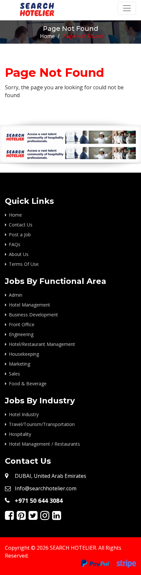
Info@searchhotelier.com (45, 488)
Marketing (19, 364)
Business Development (33, 314)
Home (47, 36)
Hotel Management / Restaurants (44, 444)
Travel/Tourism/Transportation (42, 424)
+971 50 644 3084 (39, 500)
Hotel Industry (24, 414)
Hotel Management (29, 305)
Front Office (21, 324)
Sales (14, 374)
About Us (19, 254)
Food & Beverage (28, 383)
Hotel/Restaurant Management (42, 344)
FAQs (14, 244)
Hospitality (20, 434)
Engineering (21, 334)
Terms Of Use (24, 264)
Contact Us (20, 225)
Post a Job (20, 234)
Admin (15, 295)
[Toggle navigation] (127, 8)
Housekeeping (24, 354)
